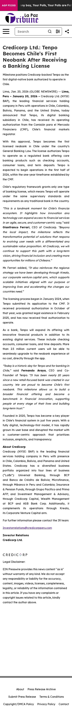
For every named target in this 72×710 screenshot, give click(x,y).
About (20, 689)
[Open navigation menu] (6, 31)
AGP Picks (9, 5)
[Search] (50, 31)
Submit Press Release (22, 696)
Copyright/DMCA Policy (18, 704)
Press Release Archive (41, 689)
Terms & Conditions (51, 696)
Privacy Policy (46, 704)
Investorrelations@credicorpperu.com (27, 528)
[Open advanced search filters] (58, 31)
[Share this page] (67, 31)
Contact (64, 704)
